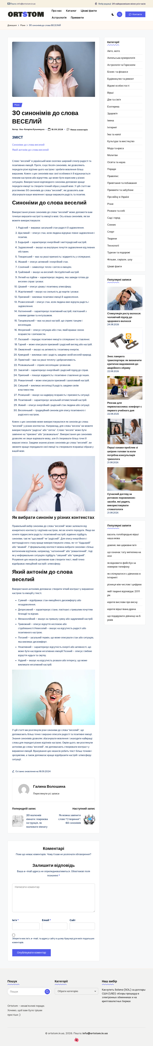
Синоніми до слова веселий (28, 144)
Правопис (113, 176)
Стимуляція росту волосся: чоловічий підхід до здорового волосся (124, 317)
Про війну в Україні (118, 196)
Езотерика (113, 106)
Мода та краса (115, 148)
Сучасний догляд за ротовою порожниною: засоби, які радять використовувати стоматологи (121, 501)
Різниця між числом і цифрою (124, 584)
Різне (17, 105)
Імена (110, 120)
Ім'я (15, 920)
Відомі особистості (118, 85)
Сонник (111, 224)
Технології (113, 245)
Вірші (110, 92)
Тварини (112, 238)
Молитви (112, 155)
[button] (135, 14)
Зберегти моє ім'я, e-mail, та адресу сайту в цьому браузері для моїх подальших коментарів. (53, 940)
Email (46, 920)
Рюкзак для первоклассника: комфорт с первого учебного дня (124, 406)
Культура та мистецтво (120, 141)
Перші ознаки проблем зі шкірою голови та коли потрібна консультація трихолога (122, 453)
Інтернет (112, 127)
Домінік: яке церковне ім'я (121, 545)
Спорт (110, 231)
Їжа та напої (114, 134)
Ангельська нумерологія (121, 57)
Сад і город (113, 217)
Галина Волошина (49, 786)
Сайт (72, 920)
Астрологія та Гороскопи (121, 65)
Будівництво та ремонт (120, 78)
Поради (111, 169)
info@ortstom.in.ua (26, 4)
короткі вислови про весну (122, 602)
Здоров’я (112, 113)
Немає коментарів (79, 129)
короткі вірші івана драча (121, 609)
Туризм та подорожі (118, 252)
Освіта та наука (116, 162)
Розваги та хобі (116, 210)
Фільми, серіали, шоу (119, 259)
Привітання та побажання (122, 183)
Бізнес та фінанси (117, 71)
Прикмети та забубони (120, 190)
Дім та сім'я (114, 99)
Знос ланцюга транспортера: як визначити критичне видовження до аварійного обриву (124, 362)
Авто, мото (113, 51)
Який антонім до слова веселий (30, 149)
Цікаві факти (114, 266)
